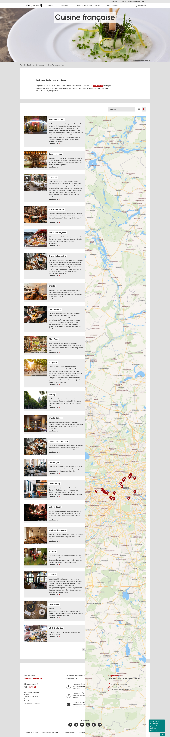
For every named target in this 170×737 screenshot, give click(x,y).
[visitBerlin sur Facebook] (70, 725)
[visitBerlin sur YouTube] (82, 725)
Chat (162, 734)
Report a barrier (85, 732)
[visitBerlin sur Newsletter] (100, 725)
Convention (28, 699)
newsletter (33, 687)
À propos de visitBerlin (31, 692)
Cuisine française (85, 17)
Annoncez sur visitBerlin (32, 703)
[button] (123, 480)
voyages (83, 695)
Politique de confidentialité (50, 732)
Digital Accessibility (69, 732)
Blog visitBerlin (114, 676)
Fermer (163, 721)
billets (75, 698)
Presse (26, 694)
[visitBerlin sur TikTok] (94, 725)
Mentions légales (31, 732)
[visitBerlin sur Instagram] (88, 725)
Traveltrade (28, 701)
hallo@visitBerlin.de (33, 678)
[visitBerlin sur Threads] (76, 725)
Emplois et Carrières (31, 697)
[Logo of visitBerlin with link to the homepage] (34, 5)
